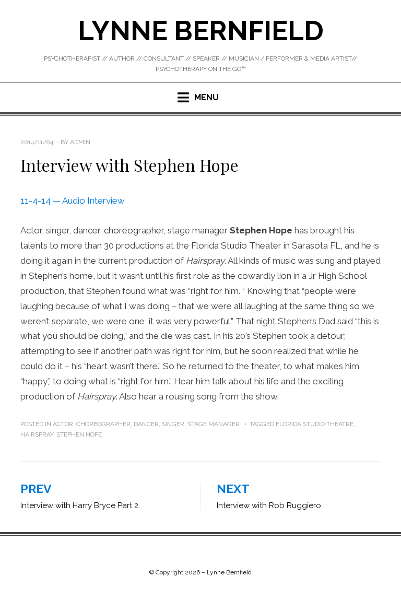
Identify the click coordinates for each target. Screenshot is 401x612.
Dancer (146, 424)
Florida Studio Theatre (314, 424)
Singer (173, 424)
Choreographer (103, 424)
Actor (63, 424)
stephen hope (79, 434)
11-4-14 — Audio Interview (72, 200)
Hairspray (36, 434)
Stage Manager (213, 424)
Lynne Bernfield (201, 30)
